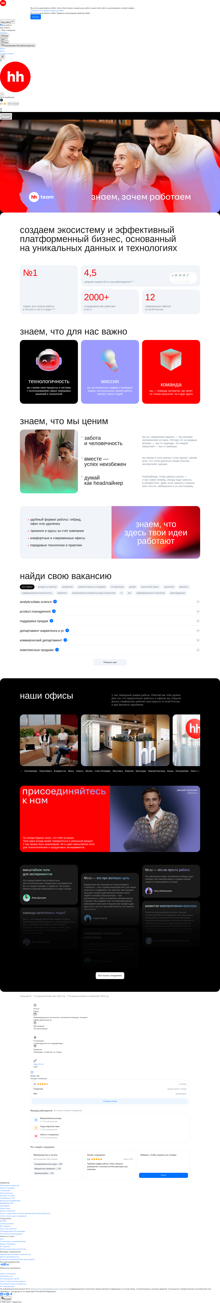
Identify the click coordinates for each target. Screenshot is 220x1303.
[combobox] (6, 1298)
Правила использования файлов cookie (73, 13)
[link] (4, 42)
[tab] (6, 114)
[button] (2, 48)
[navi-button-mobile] (2, 57)
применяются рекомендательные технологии (50, 1288)
